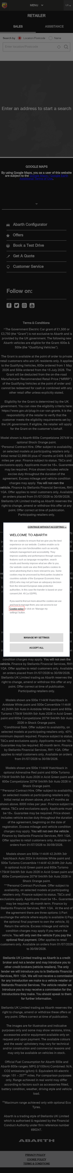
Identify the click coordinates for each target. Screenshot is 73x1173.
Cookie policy (17, 608)
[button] (47, 527)
